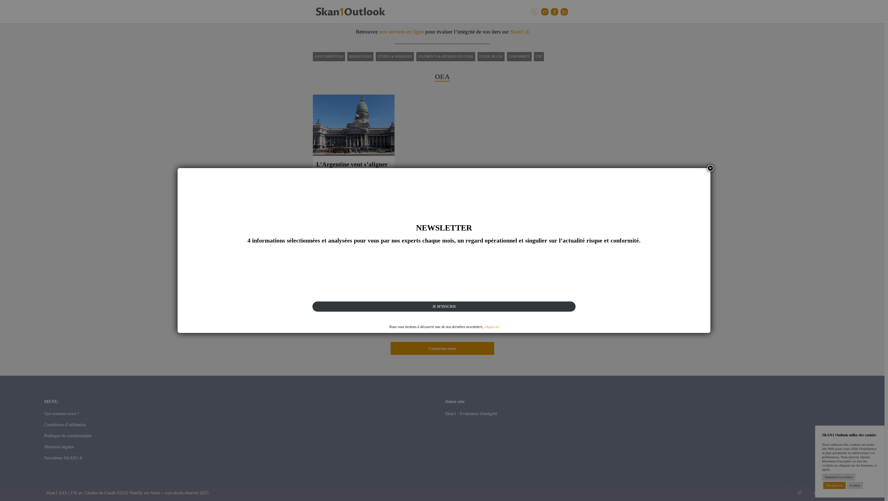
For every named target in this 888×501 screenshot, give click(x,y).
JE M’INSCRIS (444, 306)
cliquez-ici (491, 327)
